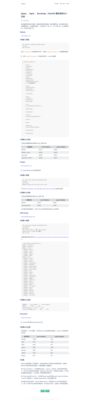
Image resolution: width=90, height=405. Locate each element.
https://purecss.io (26, 317)
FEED (67, 3)
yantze (38, 399)
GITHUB (56, 3)
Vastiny (23, 3)
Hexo (47, 399)
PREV (42, 390)
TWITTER (62, 3)
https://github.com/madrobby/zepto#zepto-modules (40, 188)
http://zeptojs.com (26, 166)
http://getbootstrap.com (28, 216)
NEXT (47, 390)
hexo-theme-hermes (54, 399)
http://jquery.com (26, 36)
